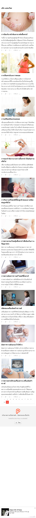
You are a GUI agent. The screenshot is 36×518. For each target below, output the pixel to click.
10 (4, 402)
